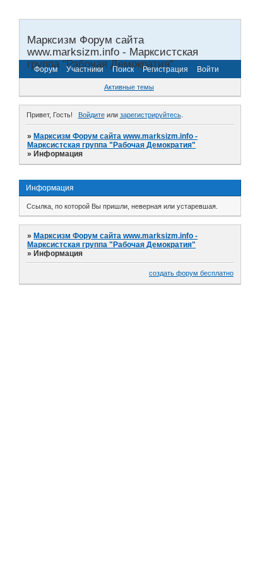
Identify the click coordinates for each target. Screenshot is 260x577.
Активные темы (129, 87)
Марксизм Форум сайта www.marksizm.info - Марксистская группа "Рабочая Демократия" (112, 140)
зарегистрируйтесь (150, 115)
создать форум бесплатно (191, 273)
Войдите (91, 115)
